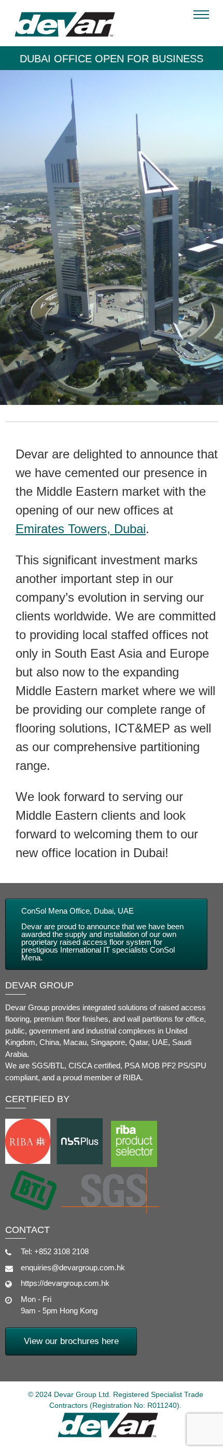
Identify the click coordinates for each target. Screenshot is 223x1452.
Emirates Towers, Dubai (81, 529)
